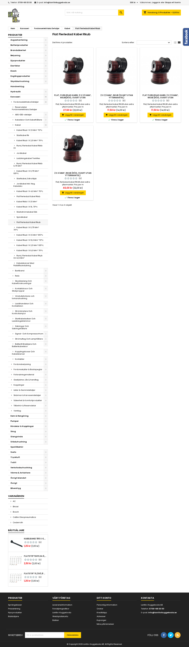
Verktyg (17, 410)
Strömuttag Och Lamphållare (29, 338)
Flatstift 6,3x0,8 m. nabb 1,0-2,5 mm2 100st (35, 573)
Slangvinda (16, 436)
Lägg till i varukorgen (73, 115)
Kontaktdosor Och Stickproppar (22, 289)
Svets (13, 452)
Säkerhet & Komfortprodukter (28, 400)
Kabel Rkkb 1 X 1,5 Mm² (27, 201)
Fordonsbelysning (22, 364)
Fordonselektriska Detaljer (26, 102)
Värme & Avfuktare (20, 472)
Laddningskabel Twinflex (28, 158)
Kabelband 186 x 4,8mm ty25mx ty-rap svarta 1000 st (35, 538)
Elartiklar (15, 65)
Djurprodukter (17, 60)
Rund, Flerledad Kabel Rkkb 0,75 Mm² (28, 164)
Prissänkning (14, 608)
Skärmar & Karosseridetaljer (27, 395)
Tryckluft (15, 457)
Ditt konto (104, 598)
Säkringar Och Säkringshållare (20, 327)
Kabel (18, 125)
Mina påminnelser (105, 624)
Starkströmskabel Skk (27, 212)
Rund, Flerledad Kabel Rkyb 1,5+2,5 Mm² (28, 256)
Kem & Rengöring (19, 416)
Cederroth (17, 522)
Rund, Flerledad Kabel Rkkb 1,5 (28, 146)
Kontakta (147, 598)
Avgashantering (18, 40)
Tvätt (13, 462)
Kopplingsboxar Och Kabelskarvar (23, 352)
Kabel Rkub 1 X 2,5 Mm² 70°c (30, 140)
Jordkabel (21, 153)
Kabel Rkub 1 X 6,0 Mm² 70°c (30, 250)
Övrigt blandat (18, 478)
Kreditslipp (102, 612)
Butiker (55, 620)
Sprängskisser (15, 604)
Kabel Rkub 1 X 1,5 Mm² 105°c (30, 235)
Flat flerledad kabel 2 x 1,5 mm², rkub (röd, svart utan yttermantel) (160, 97)
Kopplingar (19, 385)
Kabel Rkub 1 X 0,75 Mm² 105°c (26, 172)
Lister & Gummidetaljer (24, 390)
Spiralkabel (22, 217)
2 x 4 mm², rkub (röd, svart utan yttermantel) (72, 174)
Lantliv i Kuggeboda (61, 612)
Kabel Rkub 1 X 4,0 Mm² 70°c (30, 191)
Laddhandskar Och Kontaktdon (22, 304)
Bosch (15, 511)
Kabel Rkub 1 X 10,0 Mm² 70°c (30, 240)
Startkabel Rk (23, 135)
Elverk (13, 71)
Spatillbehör (16, 447)
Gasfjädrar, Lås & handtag (26, 379)
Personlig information (107, 604)
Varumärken (16, 496)
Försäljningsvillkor (60, 608)
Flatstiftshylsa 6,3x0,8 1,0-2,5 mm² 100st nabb (35, 556)
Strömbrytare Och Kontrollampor (22, 312)
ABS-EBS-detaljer (23, 114)
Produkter (15, 35)
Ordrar (100, 608)
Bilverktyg (15, 488)
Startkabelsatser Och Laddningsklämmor (23, 319)
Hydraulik (15, 91)
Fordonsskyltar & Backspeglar (28, 369)
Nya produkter (15, 612)
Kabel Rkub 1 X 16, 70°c (27, 206)
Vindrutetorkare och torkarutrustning (23, 297)
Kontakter (19, 359)
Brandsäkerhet (18, 50)
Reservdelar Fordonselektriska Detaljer (24, 108)
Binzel (15, 506)
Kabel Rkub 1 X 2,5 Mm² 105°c (30, 245)
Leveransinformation (62, 604)
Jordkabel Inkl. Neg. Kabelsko (24, 184)
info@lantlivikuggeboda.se (57, 2)
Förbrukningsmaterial (24, 374)
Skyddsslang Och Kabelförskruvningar (22, 282)
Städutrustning (18, 441)
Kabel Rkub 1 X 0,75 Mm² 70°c (26, 228)
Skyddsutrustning (19, 81)
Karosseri (15, 96)
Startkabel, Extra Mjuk (27, 178)
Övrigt (13, 483)
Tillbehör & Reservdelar (25, 405)
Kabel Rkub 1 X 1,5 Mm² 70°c (29, 130)
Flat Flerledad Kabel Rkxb (28, 196)
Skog (13, 431)
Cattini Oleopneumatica (24, 517)
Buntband (19, 270)
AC (14, 501)
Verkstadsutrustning (21, 467)
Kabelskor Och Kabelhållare (28, 119)
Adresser (101, 616)
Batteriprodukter (19, 45)
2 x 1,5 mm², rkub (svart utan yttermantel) (116, 96)
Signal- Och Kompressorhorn (29, 333)
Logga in (156, 2)
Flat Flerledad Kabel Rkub (29, 222)
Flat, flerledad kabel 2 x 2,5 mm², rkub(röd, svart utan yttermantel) (72, 97)
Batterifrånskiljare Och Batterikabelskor (24, 345)
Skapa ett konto (173, 2)
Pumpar (14, 421)
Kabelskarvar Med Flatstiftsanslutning (23, 264)
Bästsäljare (16, 530)
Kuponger (101, 620)
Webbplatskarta (60, 616)
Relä (17, 275)
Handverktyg (17, 86)
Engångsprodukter (20, 76)
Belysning (15, 55)
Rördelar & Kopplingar (22, 426)
